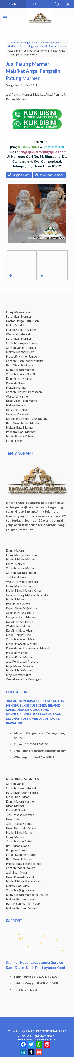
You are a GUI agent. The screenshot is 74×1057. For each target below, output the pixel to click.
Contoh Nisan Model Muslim (24, 361)
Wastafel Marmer (17, 396)
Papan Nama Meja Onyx (21, 608)
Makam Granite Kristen (21, 329)
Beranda (13, 42)
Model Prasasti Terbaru (21, 643)
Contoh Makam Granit (20, 374)
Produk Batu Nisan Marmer (24, 863)
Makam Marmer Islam (20, 352)
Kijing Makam (15, 550)
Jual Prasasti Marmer (20, 815)
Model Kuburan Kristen (21, 854)
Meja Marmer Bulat (18, 675)
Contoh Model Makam (20, 868)
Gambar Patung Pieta (20, 612)
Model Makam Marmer (21, 559)
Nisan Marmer (15, 806)
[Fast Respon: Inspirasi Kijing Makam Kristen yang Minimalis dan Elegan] (41, 275)
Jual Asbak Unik (16, 577)
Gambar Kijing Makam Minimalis (27, 595)
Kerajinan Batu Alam (19, 630)
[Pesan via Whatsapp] (46, 4)
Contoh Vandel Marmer (21, 347)
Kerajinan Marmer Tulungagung (27, 418)
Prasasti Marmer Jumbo (21, 356)
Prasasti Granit (16, 810)
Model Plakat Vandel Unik (23, 779)
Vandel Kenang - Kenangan (23, 679)
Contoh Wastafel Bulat (21, 572)
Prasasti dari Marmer (20, 657)
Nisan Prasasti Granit (20, 877)
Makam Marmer (16, 387)
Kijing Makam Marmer (20, 369)
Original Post (20, 175)
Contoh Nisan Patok (19, 841)
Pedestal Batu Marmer (21, 432)
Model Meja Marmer (19, 670)
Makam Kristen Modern (21, 908)
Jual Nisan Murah (17, 872)
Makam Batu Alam (18, 886)
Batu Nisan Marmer (18, 316)
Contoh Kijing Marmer (20, 890)
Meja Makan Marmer (19, 666)
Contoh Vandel (15, 783)
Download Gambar (50, 175)
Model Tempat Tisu (18, 635)
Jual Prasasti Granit (19, 823)
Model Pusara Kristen (20, 436)
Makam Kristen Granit (20, 899)
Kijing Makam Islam (18, 312)
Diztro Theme (21, 1039)
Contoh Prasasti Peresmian (24, 392)
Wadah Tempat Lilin (18, 626)
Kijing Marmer (15, 837)
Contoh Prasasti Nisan (21, 639)
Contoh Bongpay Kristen (22, 343)
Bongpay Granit (16, 850)
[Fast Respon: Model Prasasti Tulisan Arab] (10, 275)
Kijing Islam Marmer (19, 378)
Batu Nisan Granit (17, 846)
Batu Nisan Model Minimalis (24, 423)
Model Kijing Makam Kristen (24, 590)
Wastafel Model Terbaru (22, 581)
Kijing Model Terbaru (20, 586)
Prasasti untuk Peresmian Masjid (27, 648)
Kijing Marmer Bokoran (21, 555)
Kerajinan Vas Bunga (19, 621)
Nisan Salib (13, 819)
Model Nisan (14, 440)
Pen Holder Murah (18, 604)
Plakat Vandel (15, 325)
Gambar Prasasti (17, 414)
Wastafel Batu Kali (18, 334)
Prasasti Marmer (17, 652)
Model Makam (15, 599)
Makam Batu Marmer (20, 427)
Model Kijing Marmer (20, 832)
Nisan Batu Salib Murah (21, 828)
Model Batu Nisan (17, 797)
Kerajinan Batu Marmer (21, 617)
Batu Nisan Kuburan (19, 859)
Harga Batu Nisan (17, 409)
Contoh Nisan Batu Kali (21, 788)
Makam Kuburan (16, 405)
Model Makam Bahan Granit (24, 881)
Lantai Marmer (15, 564)
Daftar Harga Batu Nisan (22, 321)
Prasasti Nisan (15, 383)
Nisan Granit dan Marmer (22, 400)
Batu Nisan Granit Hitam (22, 792)
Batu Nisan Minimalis (20, 365)
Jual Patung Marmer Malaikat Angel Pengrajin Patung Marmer (33, 71)
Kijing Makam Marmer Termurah (27, 894)
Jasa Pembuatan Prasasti (22, 661)
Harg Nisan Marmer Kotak (23, 903)
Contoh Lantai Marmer (21, 568)
